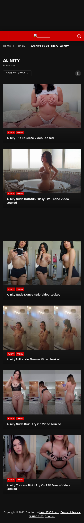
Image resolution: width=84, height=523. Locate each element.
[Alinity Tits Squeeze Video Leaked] (42, 113)
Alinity (11, 132)
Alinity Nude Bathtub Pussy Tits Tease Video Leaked (38, 201)
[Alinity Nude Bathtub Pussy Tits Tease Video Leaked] (42, 178)
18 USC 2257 (36, 516)
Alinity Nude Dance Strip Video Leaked (34, 295)
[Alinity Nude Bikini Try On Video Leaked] (42, 399)
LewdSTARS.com (49, 512)
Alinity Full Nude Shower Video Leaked (33, 359)
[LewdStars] (42, 36)
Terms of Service (71, 512)
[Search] (79, 36)
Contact (50, 516)
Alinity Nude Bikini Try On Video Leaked (34, 424)
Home (7, 45)
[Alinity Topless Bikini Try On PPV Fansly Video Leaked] (42, 464)
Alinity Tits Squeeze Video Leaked (30, 138)
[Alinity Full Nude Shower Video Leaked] (42, 335)
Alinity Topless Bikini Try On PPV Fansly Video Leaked (38, 487)
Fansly (21, 45)
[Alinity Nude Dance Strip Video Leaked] (42, 270)
